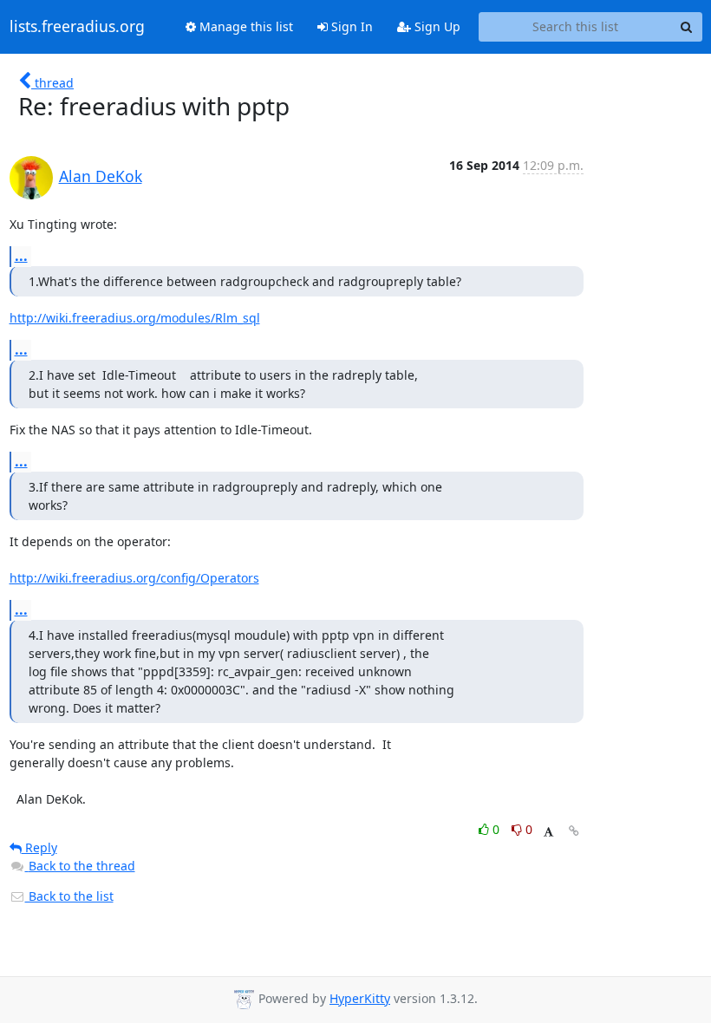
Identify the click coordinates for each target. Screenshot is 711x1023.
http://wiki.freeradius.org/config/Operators (134, 578)
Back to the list (69, 896)
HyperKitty (359, 998)
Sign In (350, 26)
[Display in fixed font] (548, 832)
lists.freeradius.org (77, 26)
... (21, 255)
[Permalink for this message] (574, 831)
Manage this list (244, 26)
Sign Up (435, 26)
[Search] (686, 27)
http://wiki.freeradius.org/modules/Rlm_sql (135, 318)
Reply (39, 847)
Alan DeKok (100, 176)
